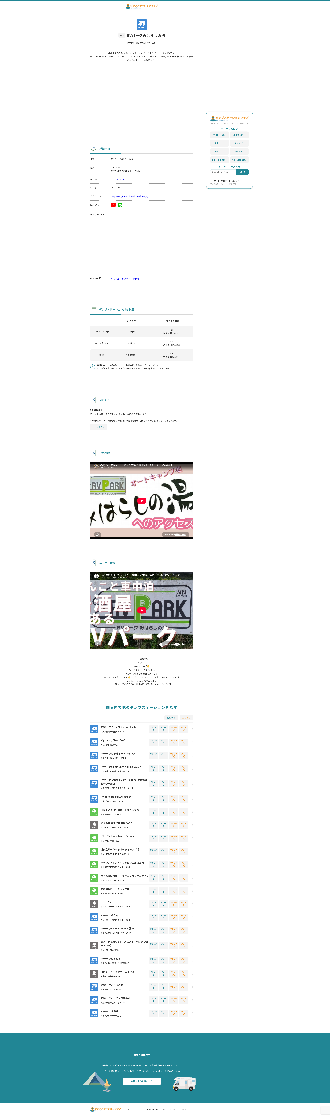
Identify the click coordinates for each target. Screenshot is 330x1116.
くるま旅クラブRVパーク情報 (125, 278)
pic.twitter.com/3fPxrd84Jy (141, 681)
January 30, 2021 (162, 684)
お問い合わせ (238, 180)
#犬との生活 (175, 677)
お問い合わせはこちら (142, 1081)
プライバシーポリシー (218, 184)
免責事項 (232, 184)
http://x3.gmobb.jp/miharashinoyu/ (129, 196)
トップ (213, 180)
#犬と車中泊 (161, 677)
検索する (242, 172)
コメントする (99, 427)
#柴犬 (133, 677)
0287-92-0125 (118, 179)
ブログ (224, 180)
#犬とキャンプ (145, 677)
